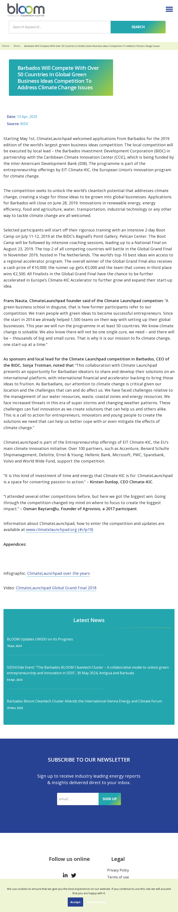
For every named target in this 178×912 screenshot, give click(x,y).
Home (5, 46)
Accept (75, 902)
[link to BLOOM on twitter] (73, 874)
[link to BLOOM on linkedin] (65, 874)
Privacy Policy (118, 870)
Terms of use (118, 877)
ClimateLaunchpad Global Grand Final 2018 (56, 587)
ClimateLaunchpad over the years (58, 573)
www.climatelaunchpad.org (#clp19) (59, 529)
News (16, 46)
